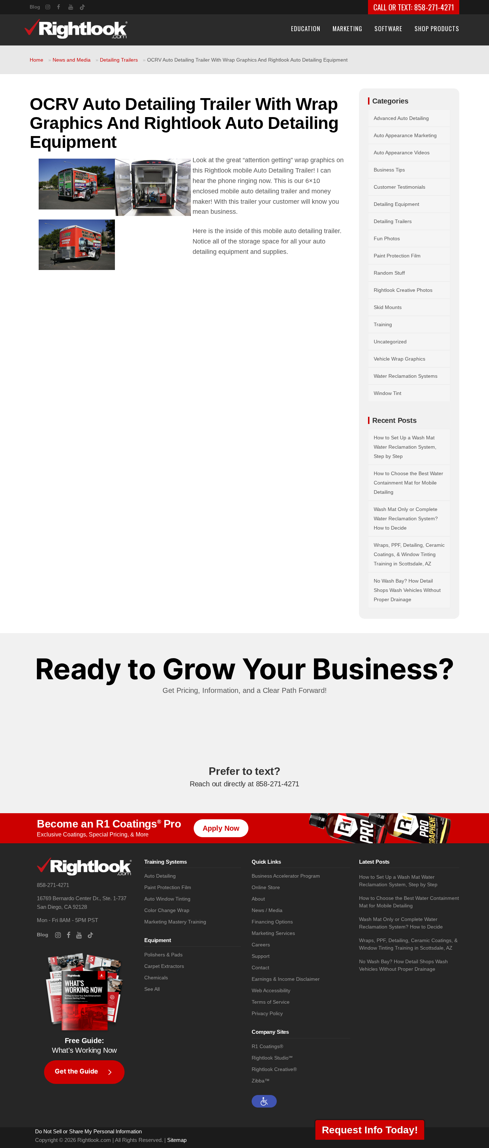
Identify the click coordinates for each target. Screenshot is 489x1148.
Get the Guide (76, 1071)
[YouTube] (74, 6)
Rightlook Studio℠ (272, 1058)
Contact (260, 967)
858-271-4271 (434, 7)
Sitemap (177, 1140)
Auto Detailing (160, 876)
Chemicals (156, 977)
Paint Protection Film (397, 256)
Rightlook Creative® (274, 1069)
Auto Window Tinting (167, 899)
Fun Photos (387, 238)
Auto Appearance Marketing (405, 135)
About (258, 899)
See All (152, 989)
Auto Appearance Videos (402, 152)
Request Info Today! (370, 1129)
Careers (261, 944)
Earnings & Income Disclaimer (286, 979)
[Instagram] (51, 6)
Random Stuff (389, 273)
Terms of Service (271, 1002)
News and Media (72, 60)
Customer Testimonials (399, 187)
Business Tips (389, 170)
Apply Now (221, 828)
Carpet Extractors (164, 966)
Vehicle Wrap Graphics (399, 359)
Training (383, 324)
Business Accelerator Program (286, 876)
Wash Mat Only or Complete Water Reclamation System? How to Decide (406, 518)
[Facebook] (62, 6)
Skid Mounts (388, 307)
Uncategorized (390, 341)
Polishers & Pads (163, 955)
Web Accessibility (271, 990)
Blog (35, 7)
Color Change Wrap (166, 910)
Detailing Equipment (396, 204)
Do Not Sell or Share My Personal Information (88, 1131)
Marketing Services (273, 933)
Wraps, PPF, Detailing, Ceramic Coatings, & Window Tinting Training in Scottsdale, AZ (409, 554)
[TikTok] (85, 6)
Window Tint (387, 393)
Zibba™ (261, 1081)
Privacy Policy (267, 1013)
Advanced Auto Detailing (401, 118)
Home (36, 60)
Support (261, 956)
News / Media (267, 910)
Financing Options (272, 922)
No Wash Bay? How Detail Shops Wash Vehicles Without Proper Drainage (407, 590)
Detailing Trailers (119, 60)
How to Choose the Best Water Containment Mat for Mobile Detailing (408, 483)
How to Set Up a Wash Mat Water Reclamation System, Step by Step (405, 447)
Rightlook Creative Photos (403, 290)
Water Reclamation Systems (405, 376)
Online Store (266, 887)
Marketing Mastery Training (175, 922)
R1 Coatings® (267, 1046)
